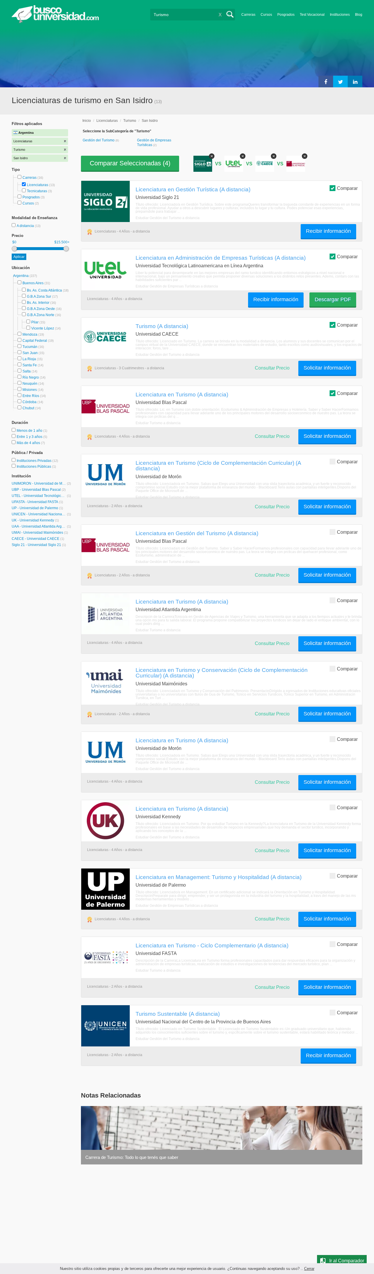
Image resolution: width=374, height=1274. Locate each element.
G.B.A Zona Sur (39, 296)
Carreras (248, 14)
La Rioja (29, 359)
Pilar (35, 322)
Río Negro (30, 377)
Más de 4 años (29, 443)
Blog (358, 14)
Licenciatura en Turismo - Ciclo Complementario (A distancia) (212, 945)
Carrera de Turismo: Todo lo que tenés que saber (131, 1157)
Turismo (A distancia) (162, 326)
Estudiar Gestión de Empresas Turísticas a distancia (177, 286)
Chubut (28, 408)
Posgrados (286, 14)
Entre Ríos (30, 396)
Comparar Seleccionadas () (130, 163)
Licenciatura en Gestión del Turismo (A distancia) (197, 533)
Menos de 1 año (30, 431)
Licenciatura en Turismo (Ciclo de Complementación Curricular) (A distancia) (218, 466)
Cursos (266, 14)
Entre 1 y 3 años (30, 437)
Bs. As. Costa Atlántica (44, 290)
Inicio (86, 121)
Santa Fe (29, 365)
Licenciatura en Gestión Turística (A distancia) (193, 189)
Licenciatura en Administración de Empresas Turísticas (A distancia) (221, 257)
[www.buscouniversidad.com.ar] (55, 22)
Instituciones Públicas (36, 466)
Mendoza (29, 334)
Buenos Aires (33, 283)
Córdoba (29, 402)
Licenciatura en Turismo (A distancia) (182, 394)
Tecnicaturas (37, 191)
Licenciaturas (37, 185)
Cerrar (309, 1268)
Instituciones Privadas (37, 461)
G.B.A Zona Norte (40, 315)
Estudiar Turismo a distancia (158, 423)
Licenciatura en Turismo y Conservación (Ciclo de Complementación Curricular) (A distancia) (222, 673)
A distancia (26, 226)
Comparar (347, 188)
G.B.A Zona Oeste (41, 309)
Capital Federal (34, 341)
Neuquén (29, 384)
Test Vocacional (312, 14)
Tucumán (29, 347)
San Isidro (150, 121)
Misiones (29, 390)
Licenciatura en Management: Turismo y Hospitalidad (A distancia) (219, 877)
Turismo (129, 121)
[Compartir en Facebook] (325, 81)
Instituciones (340, 14)
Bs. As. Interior (38, 303)
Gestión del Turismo (99, 140)
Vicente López (42, 328)
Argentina (21, 276)
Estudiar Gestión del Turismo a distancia (168, 218)
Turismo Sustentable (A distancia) (178, 1013)
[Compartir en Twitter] (340, 81)
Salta (26, 371)
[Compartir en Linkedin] (355, 81)
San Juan (30, 353)
